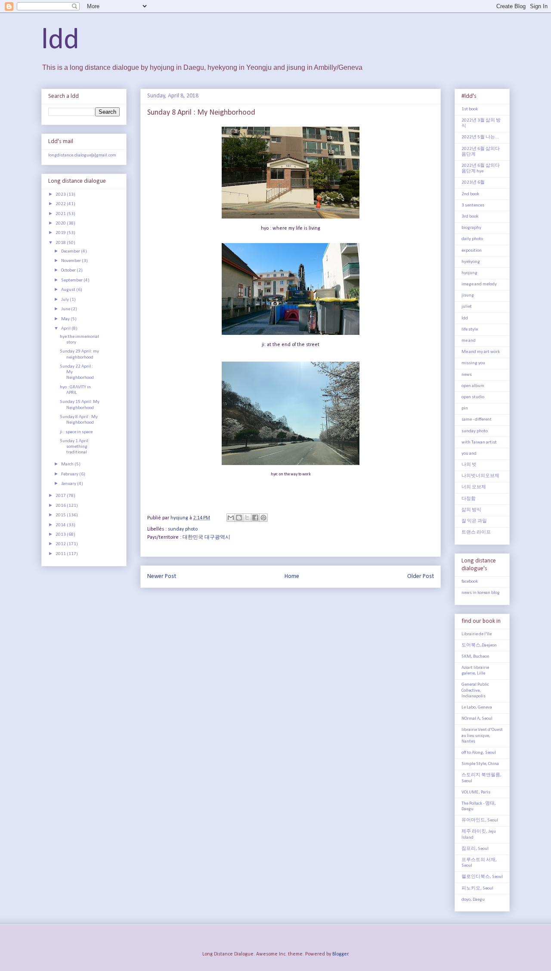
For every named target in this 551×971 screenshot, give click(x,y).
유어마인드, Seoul (479, 820)
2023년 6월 (473, 182)
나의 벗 (469, 464)
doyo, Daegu (473, 899)
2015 (61, 515)
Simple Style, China (480, 764)
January (69, 483)
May (66, 319)
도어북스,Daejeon (479, 645)
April (66, 328)
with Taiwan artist (479, 442)
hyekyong (470, 261)
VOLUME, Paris (475, 792)
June (66, 309)
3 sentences (472, 205)
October (69, 270)
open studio (472, 397)
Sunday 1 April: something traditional (75, 447)
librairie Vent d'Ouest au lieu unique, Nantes (482, 735)
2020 (61, 223)
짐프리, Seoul (475, 848)
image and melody (479, 284)
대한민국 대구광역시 (206, 537)
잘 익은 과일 (474, 521)
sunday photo (183, 529)
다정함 (468, 498)
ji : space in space (76, 432)
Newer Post (161, 576)
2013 (61, 534)
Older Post (420, 576)
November (71, 261)
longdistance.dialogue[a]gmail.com (82, 155)
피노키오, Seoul (477, 888)
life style (469, 329)
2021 (61, 214)
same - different (476, 419)
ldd (60, 40)
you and (469, 453)
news (466, 374)
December (71, 251)
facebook (469, 581)
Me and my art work (480, 352)
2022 (61, 204)
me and (468, 340)
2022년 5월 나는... (480, 137)
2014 (61, 525)
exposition (471, 250)
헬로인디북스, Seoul (482, 876)
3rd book (469, 216)
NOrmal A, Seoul (476, 718)
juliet (466, 306)
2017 (61, 495)
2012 (61, 544)
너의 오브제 (473, 487)
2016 (61, 505)
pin (464, 408)
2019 (61, 233)
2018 (61, 242)
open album (472, 386)
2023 (61, 194)
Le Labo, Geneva (476, 707)
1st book (469, 109)
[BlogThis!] (239, 517)
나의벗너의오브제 (480, 476)
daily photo (472, 239)
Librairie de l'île (476, 634)
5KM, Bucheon (475, 656)
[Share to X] (247, 517)
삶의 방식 (471, 510)
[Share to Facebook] (255, 517)
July (65, 299)
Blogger (340, 954)
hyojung (469, 273)
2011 (61, 554)
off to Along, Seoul (478, 752)
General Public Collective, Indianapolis (475, 690)
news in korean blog (480, 592)
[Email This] (230, 517)
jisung (467, 295)
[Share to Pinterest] (263, 517)
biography (471, 227)
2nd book (470, 194)
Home (292, 576)
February (70, 474)
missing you (473, 363)
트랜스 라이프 (476, 532)
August (68, 289)
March (67, 464)
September (72, 280)
